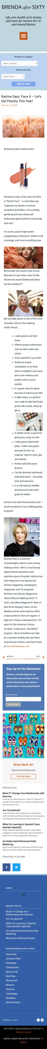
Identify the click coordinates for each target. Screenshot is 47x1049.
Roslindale (11, 963)
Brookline (11, 998)
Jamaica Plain (13, 958)
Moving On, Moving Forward (20, 938)
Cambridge (11, 993)
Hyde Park (11, 954)
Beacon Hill (11, 971)
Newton (10, 985)
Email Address (11, 695)
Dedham (10, 989)
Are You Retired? (11, 810)
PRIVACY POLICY (23, 1032)
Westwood (11, 980)
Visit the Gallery (23, 776)
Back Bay (10, 976)
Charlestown (12, 967)
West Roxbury (13, 1002)
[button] (23, 36)
